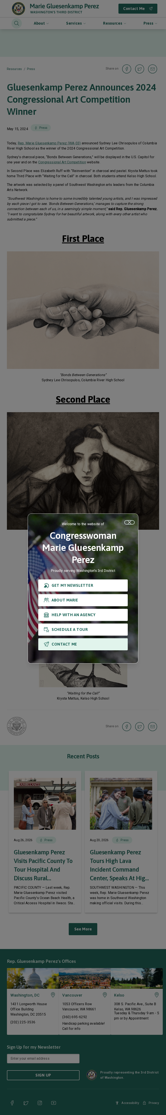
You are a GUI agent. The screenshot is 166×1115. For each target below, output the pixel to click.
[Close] (129, 522)
